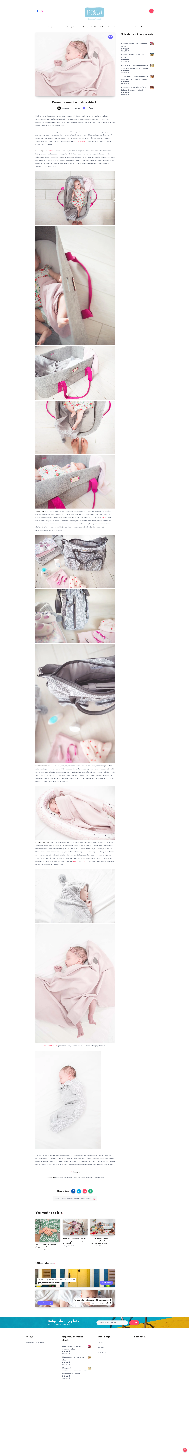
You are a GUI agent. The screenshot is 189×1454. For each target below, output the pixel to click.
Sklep (142, 27)
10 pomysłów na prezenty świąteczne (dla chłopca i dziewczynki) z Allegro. (100, 1241)
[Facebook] (37, 11)
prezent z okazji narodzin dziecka (75, 1178)
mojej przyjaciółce (80, 141)
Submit (134, 1323)
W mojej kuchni (72, 27)
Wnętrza (94, 27)
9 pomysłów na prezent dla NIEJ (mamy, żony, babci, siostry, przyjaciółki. (75, 1241)
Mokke (84, 861)
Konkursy (125, 27)
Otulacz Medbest (50, 1046)
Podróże (134, 27)
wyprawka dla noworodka (95, 1178)
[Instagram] (42, 11)
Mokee (50, 151)
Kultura (102, 27)
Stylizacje (48, 27)
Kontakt (100, 1342)
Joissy (104, 517)
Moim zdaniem (113, 27)
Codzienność (59, 27)
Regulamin (101, 1347)
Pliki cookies (102, 1352)
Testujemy (84, 27)
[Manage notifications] (184, 1449)
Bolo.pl (74, 861)
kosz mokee (59, 1178)
